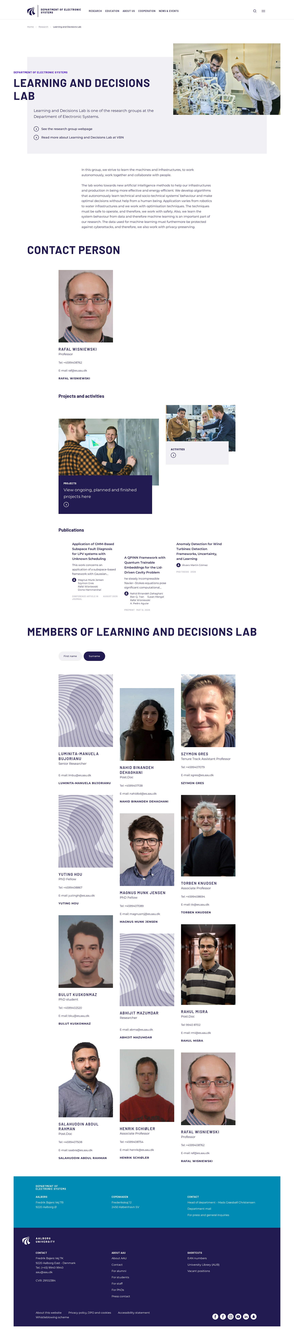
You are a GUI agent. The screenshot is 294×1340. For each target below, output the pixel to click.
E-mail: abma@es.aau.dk (136, 1029)
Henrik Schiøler (134, 1157)
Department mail (199, 1208)
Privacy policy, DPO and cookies (89, 1312)
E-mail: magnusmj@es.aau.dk (140, 914)
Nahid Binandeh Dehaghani (144, 801)
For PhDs (118, 1290)
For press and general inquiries (208, 1215)
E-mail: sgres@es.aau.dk (197, 775)
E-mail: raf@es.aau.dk (73, 370)
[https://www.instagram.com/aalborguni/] (231, 1317)
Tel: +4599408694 (193, 896)
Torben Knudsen (196, 912)
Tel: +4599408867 (70, 887)
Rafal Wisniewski (74, 378)
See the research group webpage (66, 129)
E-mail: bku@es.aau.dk (74, 1015)
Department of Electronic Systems (61, 11)
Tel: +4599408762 (70, 362)
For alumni (119, 1271)
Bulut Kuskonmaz (75, 1023)
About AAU (119, 1258)
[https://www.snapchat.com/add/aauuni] (254, 1317)
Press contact (121, 1296)
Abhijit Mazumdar (136, 1037)
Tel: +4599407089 (132, 906)
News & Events (169, 11)
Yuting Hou (69, 903)
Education (112, 11)
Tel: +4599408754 (131, 1142)
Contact (117, 1264)
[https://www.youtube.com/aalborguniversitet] (238, 1317)
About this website (49, 1312)
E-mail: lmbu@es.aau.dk (75, 775)
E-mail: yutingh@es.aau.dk (77, 895)
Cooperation (147, 11)
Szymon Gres (192, 783)
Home (30, 27)
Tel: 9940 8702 (190, 1024)
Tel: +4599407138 (131, 785)
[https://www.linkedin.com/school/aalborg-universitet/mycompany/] (246, 1317)
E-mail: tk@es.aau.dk (195, 904)
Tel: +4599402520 (70, 1007)
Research (95, 11)
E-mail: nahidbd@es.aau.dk (138, 793)
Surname (94, 656)
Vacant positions (198, 1271)
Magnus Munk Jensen (139, 921)
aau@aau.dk (44, 1272)
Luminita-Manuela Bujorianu (85, 783)
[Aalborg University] (31, 11)
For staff (117, 1283)
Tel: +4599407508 (70, 1142)
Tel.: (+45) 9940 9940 (49, 1267)
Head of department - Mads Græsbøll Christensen (221, 1202)
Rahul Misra (192, 1040)
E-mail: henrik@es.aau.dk (137, 1150)
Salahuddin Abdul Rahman (83, 1158)
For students (120, 1277)
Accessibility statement (134, 1312)
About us (129, 11)
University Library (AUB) (203, 1264)
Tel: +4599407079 (193, 767)
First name (70, 656)
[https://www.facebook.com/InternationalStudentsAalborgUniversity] (223, 1317)
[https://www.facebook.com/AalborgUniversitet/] (215, 1317)
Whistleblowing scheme (52, 1317)
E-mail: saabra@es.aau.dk (76, 1150)
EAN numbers (197, 1258)
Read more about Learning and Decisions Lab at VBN (82, 137)
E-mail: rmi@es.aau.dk (196, 1032)
